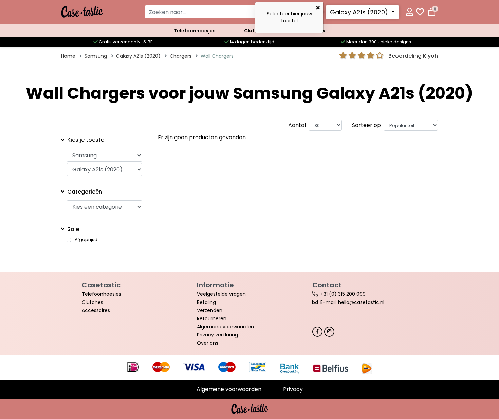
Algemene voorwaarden (225, 326)
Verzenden (209, 310)
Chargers (180, 56)
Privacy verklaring (217, 334)
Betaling (206, 302)
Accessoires (96, 310)
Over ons (207, 343)
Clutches (92, 302)
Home (68, 56)
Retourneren (211, 318)
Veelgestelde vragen (221, 294)
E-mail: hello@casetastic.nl (352, 302)
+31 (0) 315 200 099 (343, 294)
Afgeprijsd (86, 240)
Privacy (293, 389)
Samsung (96, 56)
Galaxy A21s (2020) (360, 12)
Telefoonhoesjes (195, 30)
